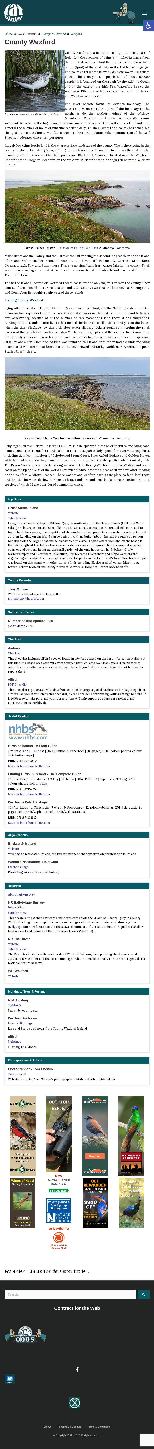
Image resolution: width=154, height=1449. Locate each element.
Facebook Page (18, 867)
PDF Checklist (17, 684)
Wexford (76, 34)
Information (16, 907)
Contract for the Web (77, 1308)
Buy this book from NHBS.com (29, 766)
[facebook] (77, 1369)
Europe (46, 34)
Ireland (61, 34)
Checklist (14, 653)
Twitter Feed (17, 1074)
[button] (148, 25)
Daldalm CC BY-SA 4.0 (77, 248)
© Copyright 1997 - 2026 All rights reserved (77, 1435)
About (47, 1426)
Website (57, 114)
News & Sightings (20, 1023)
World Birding (27, 34)
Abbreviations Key (21, 894)
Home (9, 34)
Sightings (14, 1005)
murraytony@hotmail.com (26, 598)
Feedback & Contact (69, 1426)
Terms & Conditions (98, 1426)
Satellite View (17, 518)
